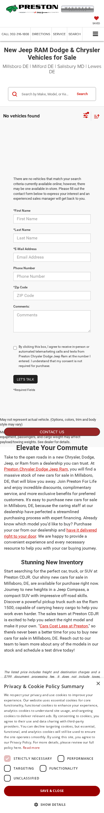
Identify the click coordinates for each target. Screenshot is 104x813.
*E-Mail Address (25, 249)
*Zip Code (20, 287)
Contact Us (52, 432)
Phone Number (24, 268)
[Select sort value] (95, 116)
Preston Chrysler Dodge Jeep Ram (36, 469)
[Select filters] (85, 116)
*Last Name (21, 230)
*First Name (21, 211)
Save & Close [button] (52, 791)
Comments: (21, 306)
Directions (41, 34)
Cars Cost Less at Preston (64, 625)
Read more (31, 747)
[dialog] (52, 745)
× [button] (98, 684)
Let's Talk (25, 379)
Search (82, 94)
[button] (15, 34)
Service (59, 34)
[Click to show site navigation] (95, 34)
